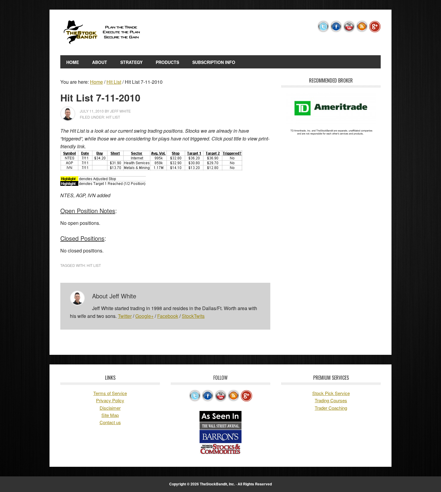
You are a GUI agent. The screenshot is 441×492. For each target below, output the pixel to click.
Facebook (167, 315)
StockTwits (193, 315)
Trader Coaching (331, 408)
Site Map (110, 415)
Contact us (110, 422)
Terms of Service (110, 393)
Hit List (113, 116)
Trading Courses (331, 400)
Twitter (125, 315)
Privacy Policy (110, 400)
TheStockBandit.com (100, 32)
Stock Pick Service (331, 393)
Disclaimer (110, 408)
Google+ (144, 315)
